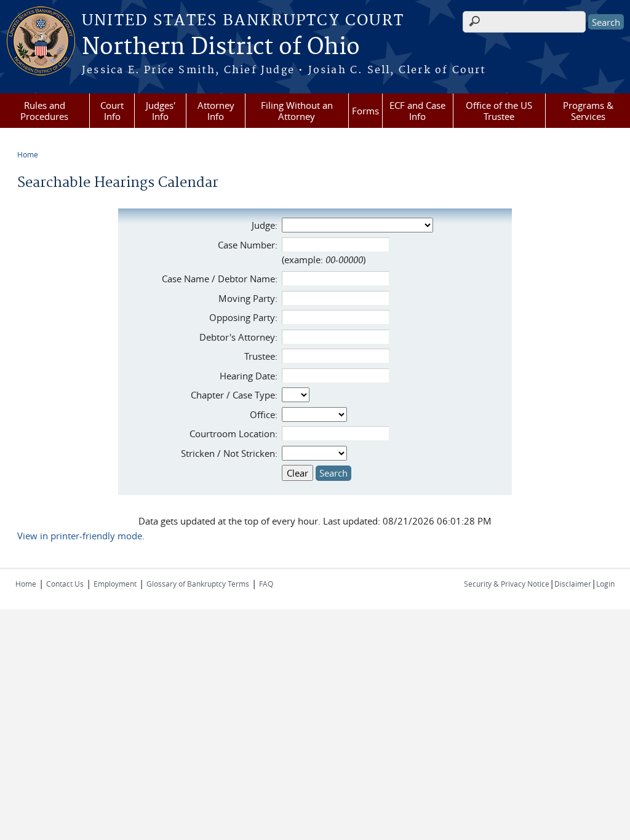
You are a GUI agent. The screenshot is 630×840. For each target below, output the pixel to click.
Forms (365, 111)
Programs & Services (588, 110)
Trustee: (260, 356)
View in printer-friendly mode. (81, 535)
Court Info (112, 110)
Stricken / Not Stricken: (229, 453)
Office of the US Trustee (499, 110)
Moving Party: (247, 298)
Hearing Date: (248, 376)
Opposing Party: (243, 317)
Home (27, 154)
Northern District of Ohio (221, 47)
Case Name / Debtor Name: (219, 278)
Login (605, 583)
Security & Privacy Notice (506, 583)
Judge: (264, 225)
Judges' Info (160, 110)
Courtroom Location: (233, 433)
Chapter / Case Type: (234, 395)
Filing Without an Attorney (297, 110)
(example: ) (323, 259)
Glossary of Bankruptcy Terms (197, 583)
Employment (115, 583)
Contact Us (65, 583)
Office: (263, 414)
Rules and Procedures (44, 110)
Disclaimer (572, 583)
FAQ (266, 583)
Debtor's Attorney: (238, 337)
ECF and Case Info (417, 110)
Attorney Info (215, 110)
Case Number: (247, 245)
